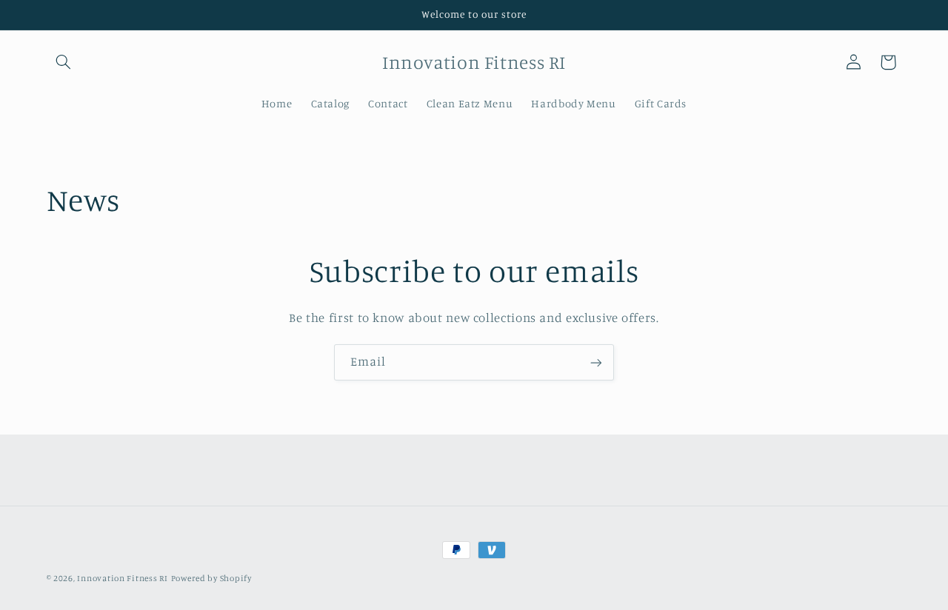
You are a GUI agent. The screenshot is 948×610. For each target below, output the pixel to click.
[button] (64, 62)
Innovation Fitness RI (122, 578)
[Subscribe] (596, 362)
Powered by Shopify (211, 578)
